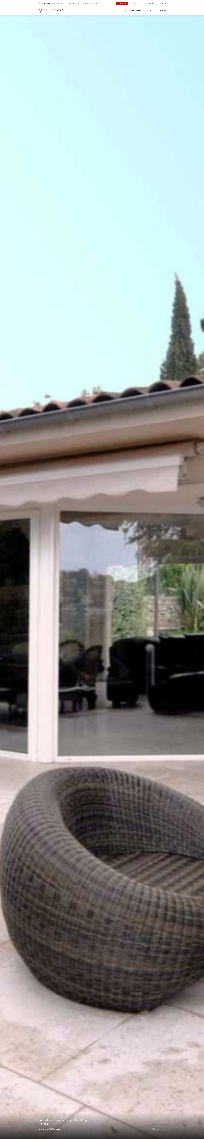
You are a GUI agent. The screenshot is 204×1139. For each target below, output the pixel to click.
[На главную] (51, 10)
